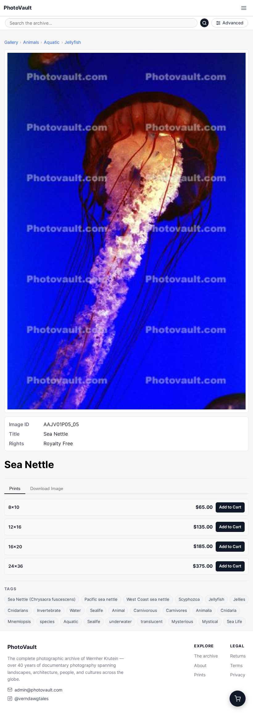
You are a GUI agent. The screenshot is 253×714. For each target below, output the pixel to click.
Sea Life (234, 621)
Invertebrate (49, 610)
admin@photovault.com (38, 689)
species (47, 621)
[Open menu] (243, 8)
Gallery (11, 42)
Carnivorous (145, 610)
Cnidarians (18, 610)
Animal (118, 610)
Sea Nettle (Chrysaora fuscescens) (42, 599)
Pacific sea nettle (101, 599)
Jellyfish (72, 42)
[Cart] (238, 699)
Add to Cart (230, 506)
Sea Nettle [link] (29, 465)
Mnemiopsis (19, 621)
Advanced (232, 22)
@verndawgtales (31, 698)
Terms (236, 665)
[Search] (204, 22)
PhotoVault (18, 8)
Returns (238, 655)
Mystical (210, 621)
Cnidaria (228, 610)
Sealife (96, 610)
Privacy (237, 674)
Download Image (46, 488)
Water (75, 610)
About (200, 665)
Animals (31, 42)
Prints (14, 488)
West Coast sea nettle (147, 599)
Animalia (204, 610)
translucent (152, 621)
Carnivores (176, 610)
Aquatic (52, 42)
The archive (206, 655)
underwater (120, 621)
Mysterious (182, 621)
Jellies (239, 599)
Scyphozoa (189, 599)
